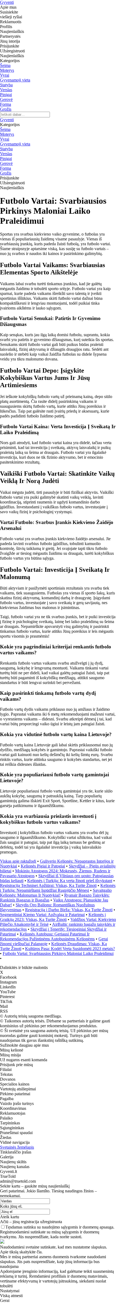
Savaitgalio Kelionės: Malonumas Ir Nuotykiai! (56, 892)
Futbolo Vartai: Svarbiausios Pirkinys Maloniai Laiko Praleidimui (58, 953)
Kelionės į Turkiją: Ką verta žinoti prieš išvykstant (69, 880)
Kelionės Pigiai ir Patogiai (43, 866)
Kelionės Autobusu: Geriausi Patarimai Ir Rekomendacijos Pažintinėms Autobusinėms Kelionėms (47, 936)
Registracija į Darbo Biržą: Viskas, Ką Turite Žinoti (68, 909)
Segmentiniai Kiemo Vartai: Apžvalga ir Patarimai (42, 914)
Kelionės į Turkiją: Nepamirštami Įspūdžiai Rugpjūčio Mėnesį (57, 888)
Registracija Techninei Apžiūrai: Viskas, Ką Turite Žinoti (48, 885)
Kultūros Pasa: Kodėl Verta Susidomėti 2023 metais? (70, 948)
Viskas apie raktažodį (18, 861)
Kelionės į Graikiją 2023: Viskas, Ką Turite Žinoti (53, 917)
